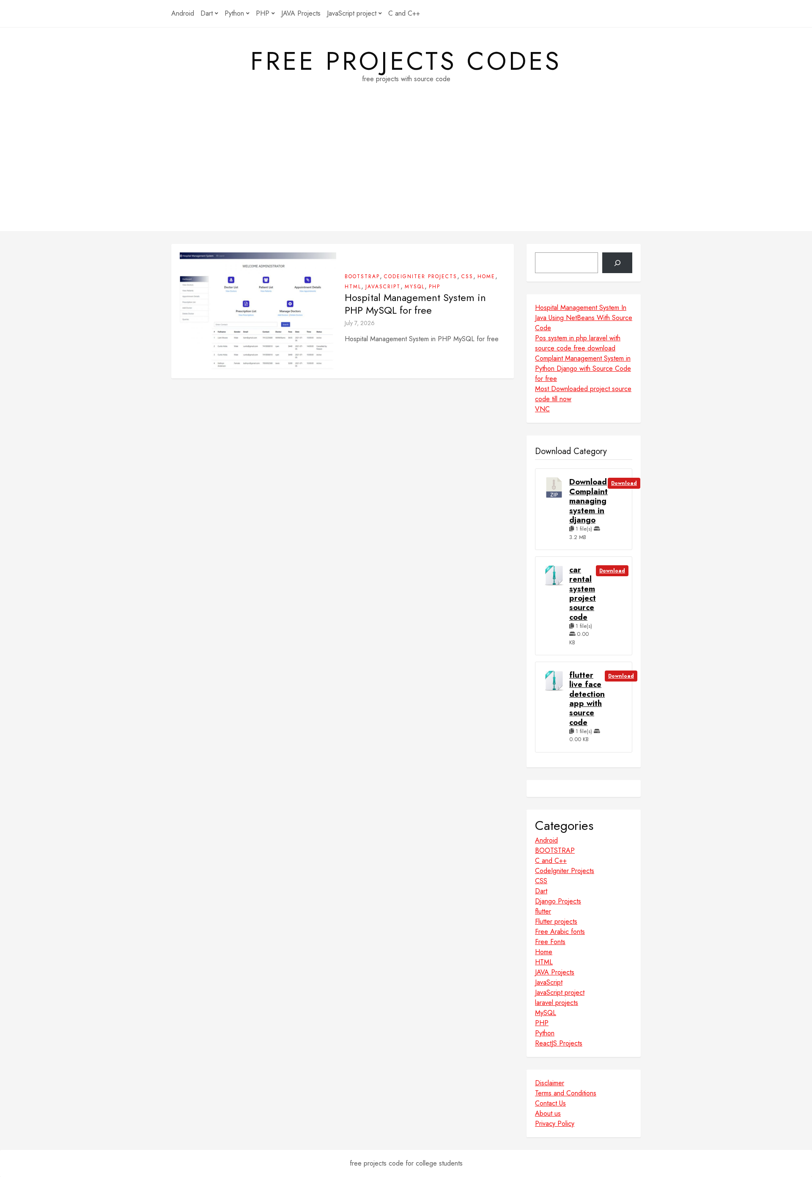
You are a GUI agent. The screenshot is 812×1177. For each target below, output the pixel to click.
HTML (353, 286)
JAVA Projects (301, 13)
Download (624, 483)
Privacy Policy (554, 1123)
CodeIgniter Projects (420, 276)
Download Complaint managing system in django (588, 501)
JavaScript (383, 286)
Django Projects (558, 901)
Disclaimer (549, 1083)
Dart (206, 13)
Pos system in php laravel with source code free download (577, 343)
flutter (543, 911)
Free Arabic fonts (560, 931)
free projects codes (406, 61)
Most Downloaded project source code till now (583, 394)
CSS (467, 276)
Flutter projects (556, 921)
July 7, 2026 (360, 323)
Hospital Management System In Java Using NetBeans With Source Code (583, 318)
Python (234, 13)
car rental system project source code (582, 593)
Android (182, 13)
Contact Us (550, 1103)
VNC (542, 409)
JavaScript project (351, 13)
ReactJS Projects (558, 1043)
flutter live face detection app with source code (587, 699)
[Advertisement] (406, 172)
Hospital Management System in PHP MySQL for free (415, 304)
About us (548, 1113)
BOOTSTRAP (362, 276)
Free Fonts (550, 942)
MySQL (415, 286)
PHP (262, 13)
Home (486, 276)
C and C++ (404, 13)
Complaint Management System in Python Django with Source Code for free (583, 368)
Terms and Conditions (565, 1093)
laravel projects (556, 1002)
